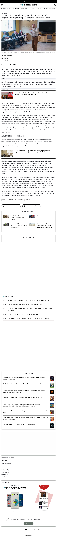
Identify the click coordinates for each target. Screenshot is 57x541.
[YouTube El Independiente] (26, 529)
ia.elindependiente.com (15, 511)
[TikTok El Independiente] (38, 530)
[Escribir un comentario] (14, 65)
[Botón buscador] (55, 5)
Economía (16, 8)
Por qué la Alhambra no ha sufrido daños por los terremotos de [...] (26, 304)
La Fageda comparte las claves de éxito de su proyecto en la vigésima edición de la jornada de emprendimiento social (32, 151)
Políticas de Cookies (49, 533)
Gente (46, 8)
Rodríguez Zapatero (6, 470)
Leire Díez (4, 477)
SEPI (2, 465)
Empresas (4, 13)
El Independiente (6, 55)
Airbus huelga (18, 1)
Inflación (46, 1)
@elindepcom (4, 58)
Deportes (52, 8)
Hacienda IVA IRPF (53, 1)
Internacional (24, 8)
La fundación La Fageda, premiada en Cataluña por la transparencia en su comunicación (31, 93)
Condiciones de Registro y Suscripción (35, 533)
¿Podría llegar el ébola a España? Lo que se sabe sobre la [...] (25, 314)
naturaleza (21, 199)
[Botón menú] (2, 5)
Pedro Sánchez (5, 472)
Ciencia (33, 8)
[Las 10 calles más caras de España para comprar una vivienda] (6, 217)
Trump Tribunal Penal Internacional (37, 1)
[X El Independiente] (18, 529)
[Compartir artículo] (2, 65)
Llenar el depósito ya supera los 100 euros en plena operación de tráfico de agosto (18, 225)
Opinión (3, 8)
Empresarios (12, 199)
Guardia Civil (4, 474)
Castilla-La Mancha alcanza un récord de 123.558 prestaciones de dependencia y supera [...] (30, 309)
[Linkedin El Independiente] (34, 529)
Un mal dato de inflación (43, 216)
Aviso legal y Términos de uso (20, 533)
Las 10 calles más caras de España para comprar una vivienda (17, 217)
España (9, 8)
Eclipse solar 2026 (6, 463)
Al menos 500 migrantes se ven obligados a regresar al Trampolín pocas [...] (29, 300)
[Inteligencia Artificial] (15, 508)
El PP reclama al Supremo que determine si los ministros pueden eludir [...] (29, 318)
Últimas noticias (11, 1)
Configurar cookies (28, 535)
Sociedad (39, 8)
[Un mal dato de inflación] (32, 217)
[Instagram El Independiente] (30, 529)
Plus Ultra (4, 467)
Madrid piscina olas (25, 1)
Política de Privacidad (7, 533)
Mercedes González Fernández (9, 479)
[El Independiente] (28, 5)
